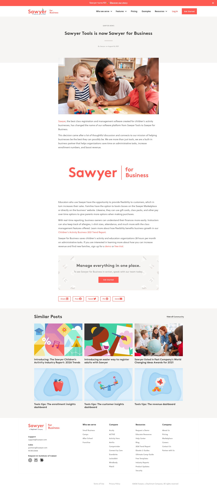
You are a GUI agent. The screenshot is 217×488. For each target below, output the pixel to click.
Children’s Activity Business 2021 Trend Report (82, 232)
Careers (165, 442)
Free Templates (142, 458)
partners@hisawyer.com (37, 447)
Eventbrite (113, 454)
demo (108, 246)
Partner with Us (168, 450)
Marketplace (167, 438)
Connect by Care (116, 450)
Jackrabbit (113, 458)
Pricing (134, 11)
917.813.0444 (33, 450)
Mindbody (113, 462)
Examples (146, 11)
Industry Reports (142, 462)
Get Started (189, 11)
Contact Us (166, 446)
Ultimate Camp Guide (145, 454)
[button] (104, 11)
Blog (137, 442)
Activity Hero (114, 438)
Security (139, 470)
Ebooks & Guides (142, 450)
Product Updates (142, 466)
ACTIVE (112, 434)
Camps (85, 434)
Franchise (86, 442)
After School (88, 438)
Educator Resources (144, 434)
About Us (166, 430)
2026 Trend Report (143, 446)
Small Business (89, 430)
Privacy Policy (114, 483)
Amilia (111, 442)
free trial (119, 246)
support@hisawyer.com (37, 439)
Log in (175, 11)
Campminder (114, 446)
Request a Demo (142, 430)
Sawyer (62, 121)
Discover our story (118, 3)
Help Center (141, 438)
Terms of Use (99, 483)
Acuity (111, 430)
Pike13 (111, 466)
